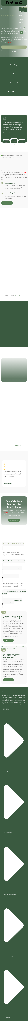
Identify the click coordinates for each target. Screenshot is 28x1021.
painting (6, 512)
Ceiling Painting (21, 10)
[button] (14, 546)
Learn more (8, 640)
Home (21, 7)
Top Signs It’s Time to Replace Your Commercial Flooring (12, 617)
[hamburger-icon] (25, 7)
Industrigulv (23, 172)
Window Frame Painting (21, 15)
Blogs (3, 612)
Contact (22, 25)
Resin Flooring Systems (21, 21)
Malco (9, 42)
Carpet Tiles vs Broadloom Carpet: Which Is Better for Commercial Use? (11, 655)
